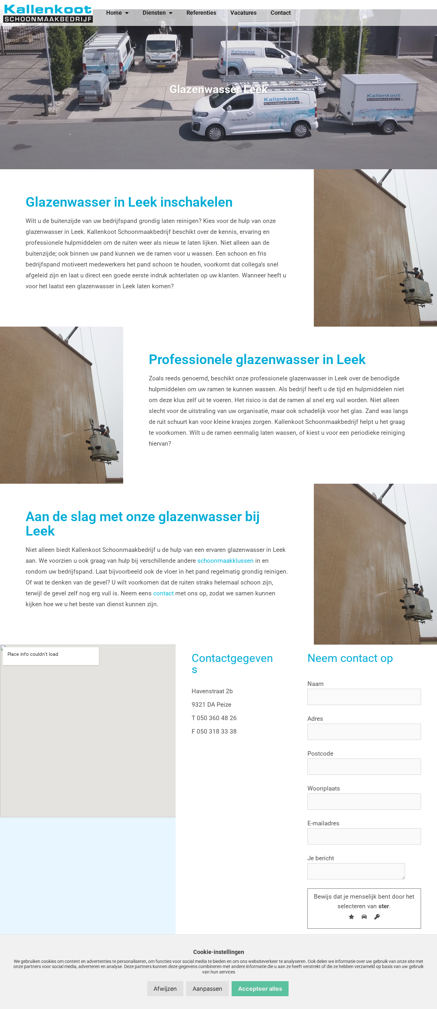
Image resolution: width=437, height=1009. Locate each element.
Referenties (201, 12)
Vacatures (243, 12)
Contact (281, 12)
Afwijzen (165, 988)
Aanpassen (207, 988)
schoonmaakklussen (225, 560)
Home (114, 12)
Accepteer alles (260, 988)
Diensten (154, 12)
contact (163, 593)
